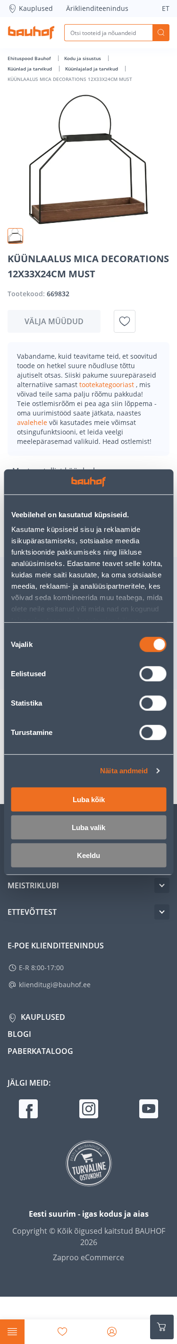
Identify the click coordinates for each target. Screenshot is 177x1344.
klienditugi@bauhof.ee (55, 984)
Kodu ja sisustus (83, 58)
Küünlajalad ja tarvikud (92, 68)
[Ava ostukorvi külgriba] (162, 1327)
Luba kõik (89, 799)
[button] (15, 236)
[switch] (152, 673)
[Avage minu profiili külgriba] (112, 1331)
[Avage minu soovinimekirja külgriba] (62, 1331)
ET (165, 8)
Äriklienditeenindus (97, 8)
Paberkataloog (40, 1051)
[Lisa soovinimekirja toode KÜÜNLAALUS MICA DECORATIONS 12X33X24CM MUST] (124, 321)
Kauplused (36, 8)
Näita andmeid (124, 771)
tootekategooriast (107, 384)
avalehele (33, 422)
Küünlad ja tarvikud (30, 68)
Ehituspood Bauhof (30, 58)
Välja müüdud (54, 321)
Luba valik (88, 827)
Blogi (19, 1034)
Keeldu (88, 855)
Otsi (160, 32)
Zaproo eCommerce (88, 1257)
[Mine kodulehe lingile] (31, 33)
